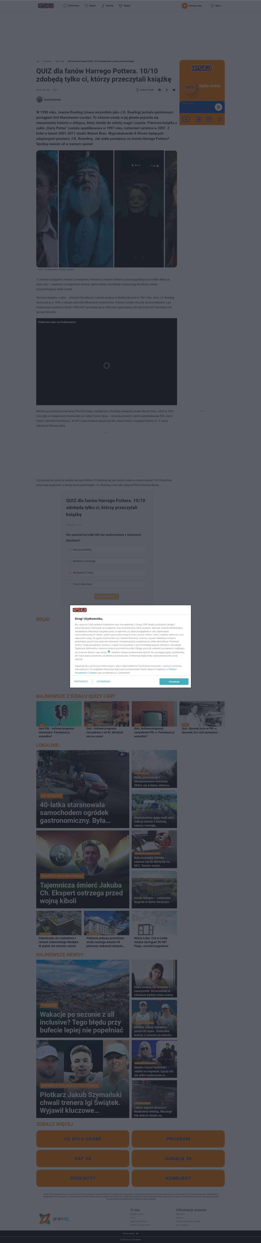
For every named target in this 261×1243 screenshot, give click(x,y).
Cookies (93, 672)
